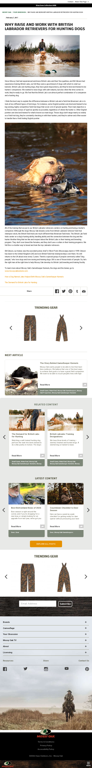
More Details (30, 331)
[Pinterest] (70, 291)
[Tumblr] (77, 291)
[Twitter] (63, 291)
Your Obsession (19, 12)
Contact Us (84, 660)
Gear (17, 532)
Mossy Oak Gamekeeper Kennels (64, 393)
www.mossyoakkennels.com (16, 271)
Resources (8, 660)
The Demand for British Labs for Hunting (21, 282)
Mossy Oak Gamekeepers (67, 391)
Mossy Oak (6, 12)
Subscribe (65, 603)
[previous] (13, 328)
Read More (45, 385)
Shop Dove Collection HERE (46, 5)
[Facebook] (57, 291)
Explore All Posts (46, 544)
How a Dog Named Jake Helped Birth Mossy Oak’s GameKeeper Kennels (34, 277)
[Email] (83, 291)
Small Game (44, 391)
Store (46, 660)
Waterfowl (53, 391)
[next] (79, 328)
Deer (13, 532)
